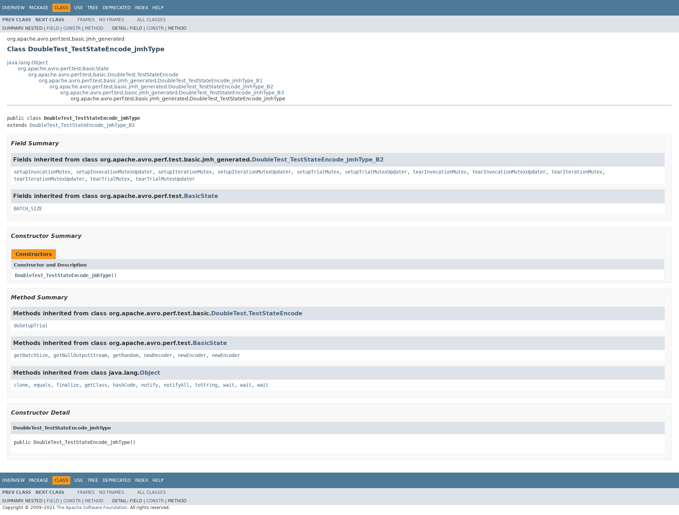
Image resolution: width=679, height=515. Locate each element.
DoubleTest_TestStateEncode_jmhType (63, 275)
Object (150, 372)
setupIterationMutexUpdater (254, 172)
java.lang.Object (27, 62)
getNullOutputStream (80, 355)
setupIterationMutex (185, 172)
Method (94, 28)
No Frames (111, 19)
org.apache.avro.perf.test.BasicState (63, 68)
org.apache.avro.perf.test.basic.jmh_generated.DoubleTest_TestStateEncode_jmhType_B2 (161, 86)
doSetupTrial (31, 325)
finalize (67, 385)
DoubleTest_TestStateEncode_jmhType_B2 (318, 159)
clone (21, 385)
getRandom (125, 355)
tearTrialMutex (110, 179)
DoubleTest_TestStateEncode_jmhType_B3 (82, 125)
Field (53, 28)
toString (206, 385)
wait (228, 385)
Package (38, 7)
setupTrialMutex (318, 172)
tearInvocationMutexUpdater (509, 172)
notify (149, 385)
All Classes (151, 19)
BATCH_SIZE (28, 208)
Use (78, 7)
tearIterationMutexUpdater (49, 179)
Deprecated (116, 7)
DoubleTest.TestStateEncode (256, 313)
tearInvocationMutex (439, 172)
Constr (72, 28)
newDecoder (158, 355)
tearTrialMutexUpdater (165, 179)
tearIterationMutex (576, 172)
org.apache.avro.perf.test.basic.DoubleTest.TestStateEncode (103, 74)
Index (141, 7)
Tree (92, 7)
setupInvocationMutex (42, 172)
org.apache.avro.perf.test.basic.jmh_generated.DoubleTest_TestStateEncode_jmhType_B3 (172, 92)
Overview (13, 7)
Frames (86, 19)
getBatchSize (31, 355)
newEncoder (192, 355)
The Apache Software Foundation (92, 507)
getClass (96, 385)
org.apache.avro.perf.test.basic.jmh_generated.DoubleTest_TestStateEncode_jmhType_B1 (151, 80)
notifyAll (176, 385)
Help (157, 7)
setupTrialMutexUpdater (376, 172)
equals (42, 385)
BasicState (201, 196)
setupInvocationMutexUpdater (114, 172)
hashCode (124, 385)
